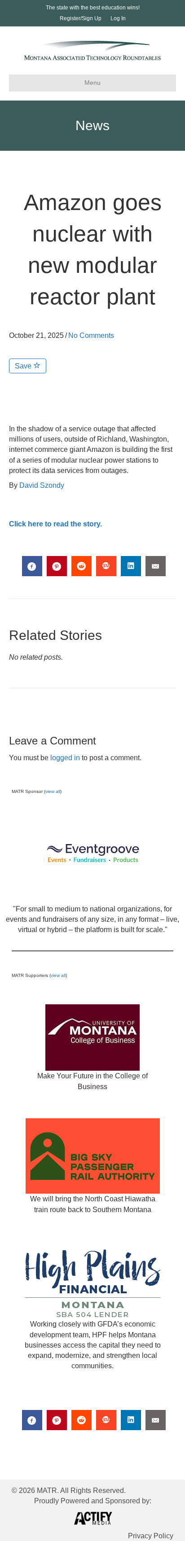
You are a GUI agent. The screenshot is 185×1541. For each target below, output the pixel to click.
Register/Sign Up (80, 18)
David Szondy (41, 485)
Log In (118, 18)
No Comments (91, 335)
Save (24, 366)
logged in (65, 758)
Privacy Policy (150, 1536)
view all (52, 791)
